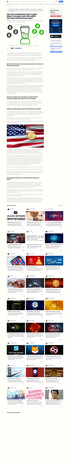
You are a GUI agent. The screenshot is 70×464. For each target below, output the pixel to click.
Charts (42, 1)
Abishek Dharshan (51, 253)
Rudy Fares (11, 275)
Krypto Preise (37, 1)
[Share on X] (11, 48)
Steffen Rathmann (32, 208)
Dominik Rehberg (50, 231)
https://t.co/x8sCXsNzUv (30, 60)
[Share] (23, 227)
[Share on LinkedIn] (19, 48)
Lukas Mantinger (50, 208)
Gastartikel (11, 208)
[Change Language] (56, 2)
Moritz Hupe (12, 231)
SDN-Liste (37, 153)
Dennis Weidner (12, 253)
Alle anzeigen (60, 205)
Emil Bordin (30, 231)
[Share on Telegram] (13, 48)
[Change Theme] (53, 2)
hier (13, 122)
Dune (25, 167)
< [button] (33, 410)
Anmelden (61, 1)
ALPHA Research (24, 1)
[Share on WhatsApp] (15, 48)
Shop (45, 1)
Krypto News (31, 1)
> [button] (36, 410)
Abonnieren (55, 51)
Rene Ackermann (31, 253)
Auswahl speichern (56, 46)
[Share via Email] (20, 48)
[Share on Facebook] (17, 48)
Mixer (40, 52)
